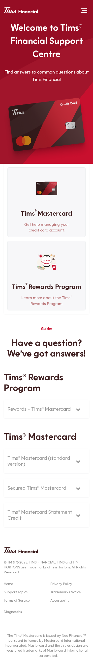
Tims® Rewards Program (33, 382)
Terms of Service (17, 600)
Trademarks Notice (65, 592)
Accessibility (59, 600)
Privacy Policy (61, 584)
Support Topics (16, 592)
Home (8, 584)
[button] (84, 10)
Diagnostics (13, 612)
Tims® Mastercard (40, 436)
